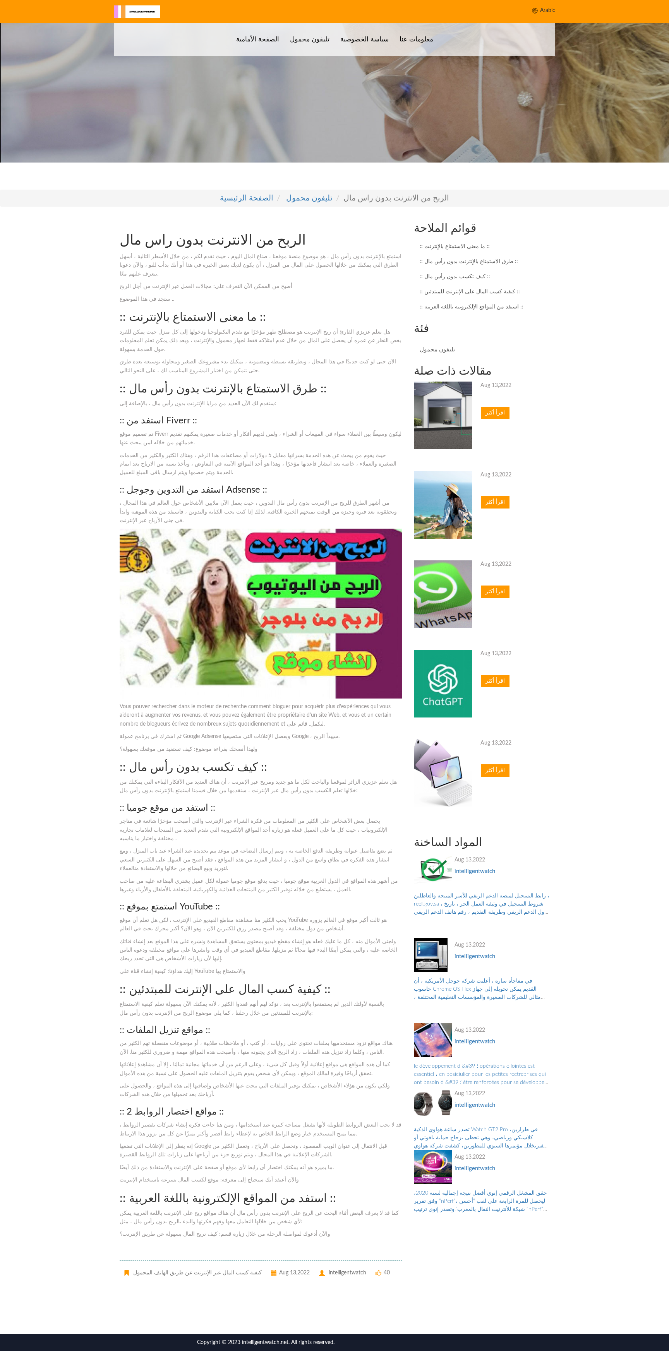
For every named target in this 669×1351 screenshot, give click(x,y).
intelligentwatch (475, 871)
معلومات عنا (416, 39)
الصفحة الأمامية (257, 39)
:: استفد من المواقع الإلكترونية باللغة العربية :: (471, 307)
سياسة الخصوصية (364, 39)
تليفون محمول (309, 39)
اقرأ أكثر (495, 413)
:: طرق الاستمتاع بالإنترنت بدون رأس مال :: (469, 261)
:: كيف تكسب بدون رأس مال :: (455, 276)
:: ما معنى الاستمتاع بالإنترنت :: (455, 246)
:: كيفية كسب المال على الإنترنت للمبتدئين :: (470, 292)
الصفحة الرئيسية (246, 198)
